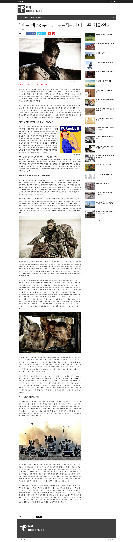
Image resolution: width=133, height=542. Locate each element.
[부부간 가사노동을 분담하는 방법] (90, 102)
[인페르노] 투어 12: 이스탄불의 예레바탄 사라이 (105, 212)
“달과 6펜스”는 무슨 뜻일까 (103, 165)
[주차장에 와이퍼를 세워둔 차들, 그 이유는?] (90, 195)
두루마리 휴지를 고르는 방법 (104, 174)
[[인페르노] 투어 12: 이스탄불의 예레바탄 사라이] (90, 214)
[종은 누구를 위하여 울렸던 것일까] (90, 139)
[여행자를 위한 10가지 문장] (90, 83)
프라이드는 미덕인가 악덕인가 (104, 62)
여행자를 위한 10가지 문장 (103, 81)
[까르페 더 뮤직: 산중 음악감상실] (90, 46)
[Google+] (112, 1)
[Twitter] (115, 1)
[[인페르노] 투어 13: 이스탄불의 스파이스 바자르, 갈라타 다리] (90, 204)
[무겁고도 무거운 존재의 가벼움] (90, 74)
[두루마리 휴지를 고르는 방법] (90, 176)
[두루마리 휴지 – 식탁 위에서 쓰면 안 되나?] (90, 130)
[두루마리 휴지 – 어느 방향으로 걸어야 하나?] (90, 121)
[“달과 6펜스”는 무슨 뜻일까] (90, 167)
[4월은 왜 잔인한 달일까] (90, 186)
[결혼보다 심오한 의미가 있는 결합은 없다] (90, 111)
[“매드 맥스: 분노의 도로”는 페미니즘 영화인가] (90, 148)
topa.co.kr (20, 1)
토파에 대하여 (111, 540)
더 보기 (100, 220)
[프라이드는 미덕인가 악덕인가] (90, 65)
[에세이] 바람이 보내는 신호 (104, 34)
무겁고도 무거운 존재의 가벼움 (105, 71)
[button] (113, 17)
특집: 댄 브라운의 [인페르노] (33, 17)
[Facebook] (109, 1)
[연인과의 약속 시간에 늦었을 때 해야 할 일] (90, 158)
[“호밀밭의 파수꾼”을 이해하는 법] (90, 93)
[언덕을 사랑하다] (90, 55)
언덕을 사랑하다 (100, 53)
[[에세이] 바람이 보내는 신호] (90, 37)
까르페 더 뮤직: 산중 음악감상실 (105, 43)
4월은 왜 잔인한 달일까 (102, 183)
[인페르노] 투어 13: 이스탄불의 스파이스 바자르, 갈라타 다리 (105, 203)
